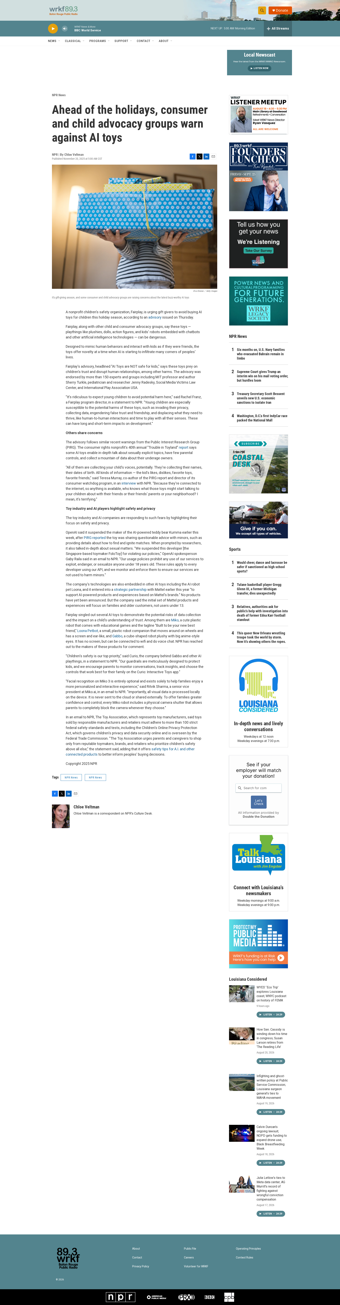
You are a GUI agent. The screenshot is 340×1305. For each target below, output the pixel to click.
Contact (143, 41)
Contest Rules (244, 1257)
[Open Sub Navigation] (59, 41)
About (164, 41)
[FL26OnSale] (258, 177)
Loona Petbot (87, 631)
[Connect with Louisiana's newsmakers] (258, 856)
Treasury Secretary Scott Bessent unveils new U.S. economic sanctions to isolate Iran (261, 398)
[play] (53, 28)
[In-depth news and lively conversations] (258, 685)
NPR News (59, 95)
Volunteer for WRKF (196, 1266)
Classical (73, 41)
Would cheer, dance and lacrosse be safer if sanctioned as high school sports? (262, 566)
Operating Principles (248, 1248)
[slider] (71, 28)
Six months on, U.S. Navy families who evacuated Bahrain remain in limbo (261, 354)
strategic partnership (130, 589)
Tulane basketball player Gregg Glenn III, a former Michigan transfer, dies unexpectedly (259, 589)
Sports (235, 549)
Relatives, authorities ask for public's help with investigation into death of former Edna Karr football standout (262, 613)
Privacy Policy (140, 1266)
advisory (155, 317)
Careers (189, 1257)
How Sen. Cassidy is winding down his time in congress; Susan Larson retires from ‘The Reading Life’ (272, 1038)
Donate (282, 10)
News (52, 41)
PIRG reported (95, 538)
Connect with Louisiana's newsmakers (258, 890)
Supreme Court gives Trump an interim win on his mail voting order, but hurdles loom (262, 376)
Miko (175, 620)
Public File (190, 1248)
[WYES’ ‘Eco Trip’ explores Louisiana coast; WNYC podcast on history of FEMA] (242, 993)
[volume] (64, 28)
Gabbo (117, 636)
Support (121, 41)
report (183, 447)
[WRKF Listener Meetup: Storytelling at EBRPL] (258, 114)
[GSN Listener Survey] (258, 243)
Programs (97, 41)
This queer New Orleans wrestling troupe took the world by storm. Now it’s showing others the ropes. (261, 637)
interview (129, 483)
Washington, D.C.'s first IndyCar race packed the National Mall (262, 418)
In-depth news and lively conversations (258, 726)
